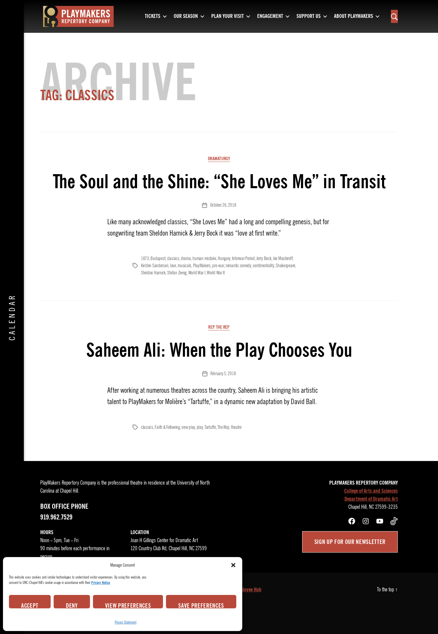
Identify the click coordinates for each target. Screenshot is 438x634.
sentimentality (263, 266)
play (200, 427)
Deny (72, 605)
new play (188, 427)
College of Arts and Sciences (371, 490)
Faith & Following (167, 427)
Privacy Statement (125, 622)
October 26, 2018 (223, 205)
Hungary (224, 259)
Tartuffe (210, 427)
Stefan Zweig (177, 273)
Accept (29, 605)
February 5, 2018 (223, 374)
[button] (233, 565)
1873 (145, 259)
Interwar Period (243, 259)
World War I (196, 273)
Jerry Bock (263, 259)
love (173, 266)
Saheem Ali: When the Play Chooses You (219, 350)
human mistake (204, 259)
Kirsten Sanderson (154, 266)
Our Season (186, 16)
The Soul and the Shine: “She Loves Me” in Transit (219, 181)
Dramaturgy (219, 158)
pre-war (218, 266)
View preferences (128, 605)
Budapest (157, 259)
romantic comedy (238, 266)
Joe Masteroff (283, 259)
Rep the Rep (218, 327)
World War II (216, 273)
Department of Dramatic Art (371, 498)
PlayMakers (202, 266)
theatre (236, 427)
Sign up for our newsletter (350, 542)
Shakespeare (285, 266)
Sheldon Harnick (153, 273)
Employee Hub (247, 589)
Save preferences (201, 605)
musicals (184, 266)
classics (173, 259)
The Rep (223, 427)
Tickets (152, 16)
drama (186, 259)
